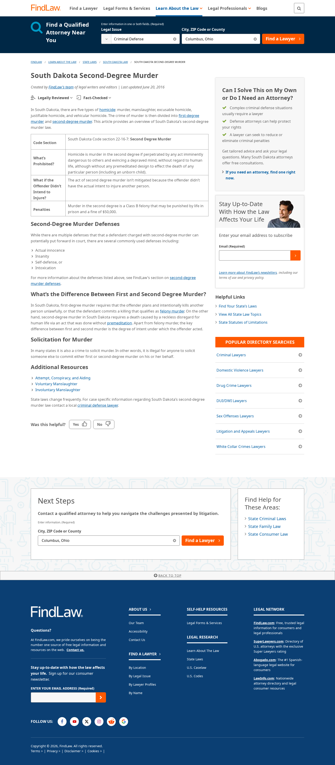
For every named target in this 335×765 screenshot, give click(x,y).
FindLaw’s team (61, 87)
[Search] (299, 8)
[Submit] (295, 255)
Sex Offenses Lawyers (235, 416)
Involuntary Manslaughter (57, 389)
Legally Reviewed (53, 97)
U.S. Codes (195, 676)
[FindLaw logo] (47, 8)
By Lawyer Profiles (142, 684)
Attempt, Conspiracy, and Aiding (62, 377)
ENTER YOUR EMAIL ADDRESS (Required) (62, 688)
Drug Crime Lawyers (234, 385)
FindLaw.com (264, 623)
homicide (107, 109)
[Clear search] (175, 39)
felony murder (172, 311)
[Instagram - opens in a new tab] (99, 721)
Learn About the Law (203, 651)
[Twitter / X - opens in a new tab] (86, 721)
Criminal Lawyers (231, 354)
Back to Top (169, 575)
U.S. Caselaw (196, 667)
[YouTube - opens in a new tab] (74, 721)
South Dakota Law (115, 62)
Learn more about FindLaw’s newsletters (248, 272)
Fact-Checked (95, 97)
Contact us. (75, 650)
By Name (135, 693)
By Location (137, 667)
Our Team (136, 623)
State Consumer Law (268, 534)
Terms (35, 751)
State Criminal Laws (267, 518)
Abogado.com (265, 660)
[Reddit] (111, 721)
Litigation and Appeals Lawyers (243, 431)
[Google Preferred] (123, 721)
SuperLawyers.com (268, 641)
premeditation (119, 323)
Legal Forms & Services (204, 623)
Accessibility (138, 631)
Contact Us (137, 640)
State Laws (90, 62)
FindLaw (36, 62)
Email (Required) (232, 246)
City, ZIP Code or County (203, 29)
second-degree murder (72, 121)
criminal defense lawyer (97, 405)
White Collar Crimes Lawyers (240, 446)
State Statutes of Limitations (243, 322)
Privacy (52, 751)
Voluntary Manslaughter (56, 383)
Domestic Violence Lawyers (239, 370)
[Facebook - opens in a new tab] (62, 721)
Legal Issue (111, 29)
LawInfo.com (264, 678)
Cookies (93, 751)
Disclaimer (72, 751)
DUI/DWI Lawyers (231, 400)
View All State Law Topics (240, 314)
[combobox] (140, 39)
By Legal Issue (140, 676)
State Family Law (264, 526)
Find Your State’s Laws (238, 306)
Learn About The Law (62, 62)
